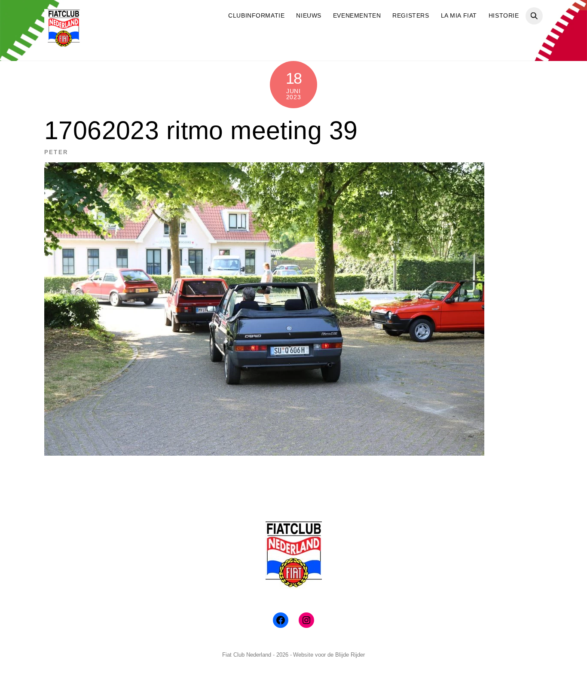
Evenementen (357, 15)
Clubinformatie (256, 15)
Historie (504, 15)
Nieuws (308, 15)
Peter (56, 152)
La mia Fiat (459, 15)
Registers (410, 15)
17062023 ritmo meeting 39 (201, 130)
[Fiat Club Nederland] (63, 44)
